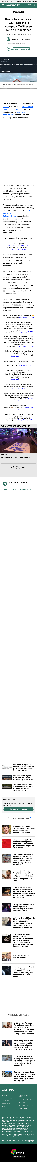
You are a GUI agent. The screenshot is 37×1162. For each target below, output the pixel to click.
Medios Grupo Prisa (19, 1156)
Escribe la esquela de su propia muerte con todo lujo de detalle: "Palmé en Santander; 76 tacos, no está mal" (24, 1076)
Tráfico (13, 489)
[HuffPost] (9, 1089)
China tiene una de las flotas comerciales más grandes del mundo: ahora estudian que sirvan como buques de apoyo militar (23, 844)
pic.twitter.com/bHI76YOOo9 (18, 246)
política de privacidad (26, 1105)
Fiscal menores (27, 1)
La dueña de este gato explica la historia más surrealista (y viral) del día (23, 777)
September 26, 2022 (18, 357)
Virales (18, 11)
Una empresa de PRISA (18, 1152)
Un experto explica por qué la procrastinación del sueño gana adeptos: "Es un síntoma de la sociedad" (24, 1060)
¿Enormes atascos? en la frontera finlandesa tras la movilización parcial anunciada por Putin (23, 787)
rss (3, 1106)
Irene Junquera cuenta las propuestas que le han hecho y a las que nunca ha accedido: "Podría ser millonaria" (23, 1045)
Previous (4, 443)
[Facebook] (13, 467)
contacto (5, 1101)
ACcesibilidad (23, 1108)
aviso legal (22, 1102)
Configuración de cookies (24, 1096)
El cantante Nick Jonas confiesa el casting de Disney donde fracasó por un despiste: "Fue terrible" (24, 829)
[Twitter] (18, 467)
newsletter (6, 1104)
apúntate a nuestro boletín (18, 809)
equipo (4, 1095)
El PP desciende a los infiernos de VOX (21, 956)
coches (4, 489)
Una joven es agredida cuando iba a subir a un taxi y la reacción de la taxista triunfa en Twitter (23, 767)
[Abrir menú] (3, 5)
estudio (6, 106)
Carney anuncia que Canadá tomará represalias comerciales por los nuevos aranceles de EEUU (24, 908)
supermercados (25, 489)
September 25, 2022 (18, 249)
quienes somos (7, 1098)
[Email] (23, 467)
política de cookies (25, 1099)
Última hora (30, 5)
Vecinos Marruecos (15, 1)
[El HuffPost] (13, 5)
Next (33, 443)
